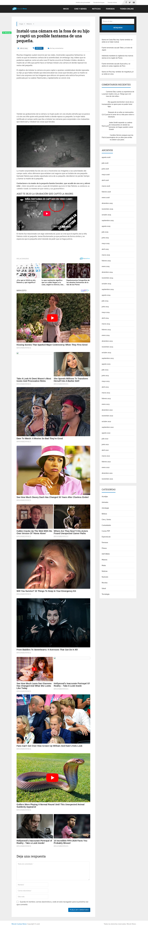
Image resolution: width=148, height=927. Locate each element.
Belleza (104, 514)
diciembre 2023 (107, 341)
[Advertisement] (53, 96)
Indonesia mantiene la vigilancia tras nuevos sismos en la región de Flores (117, 57)
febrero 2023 (106, 398)
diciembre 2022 (107, 410)
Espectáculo (106, 537)
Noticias (96, 9)
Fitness (104, 548)
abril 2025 (105, 249)
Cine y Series (80, 9)
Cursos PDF (106, 531)
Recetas (104, 583)
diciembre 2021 (107, 473)
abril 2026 (105, 180)
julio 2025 (105, 232)
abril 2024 (105, 318)
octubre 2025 (106, 215)
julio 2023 (105, 370)
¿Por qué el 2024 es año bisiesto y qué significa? (26, 281)
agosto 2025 (106, 226)
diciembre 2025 (107, 203)
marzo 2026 (106, 186)
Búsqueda (118, 27)
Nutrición (105, 577)
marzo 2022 (106, 456)
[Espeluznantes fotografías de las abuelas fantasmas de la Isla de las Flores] (78, 270)
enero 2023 (106, 404)
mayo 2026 (106, 174)
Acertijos (105, 496)
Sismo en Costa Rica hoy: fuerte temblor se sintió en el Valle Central (117, 41)
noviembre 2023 (107, 347)
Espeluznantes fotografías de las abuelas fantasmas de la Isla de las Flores (78, 282)
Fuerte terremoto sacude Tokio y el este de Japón (117, 49)
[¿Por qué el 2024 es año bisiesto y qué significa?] (28, 270)
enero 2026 (106, 197)
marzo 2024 (106, 324)
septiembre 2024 (108, 289)
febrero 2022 (106, 462)
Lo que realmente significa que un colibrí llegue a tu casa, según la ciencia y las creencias (52, 282)
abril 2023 (105, 387)
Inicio (66, 9)
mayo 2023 (106, 381)
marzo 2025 (106, 255)
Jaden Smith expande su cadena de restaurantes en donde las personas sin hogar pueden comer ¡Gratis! (121, 126)
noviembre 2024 (107, 278)
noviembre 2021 (107, 479)
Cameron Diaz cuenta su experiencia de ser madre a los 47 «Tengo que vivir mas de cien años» (120, 94)
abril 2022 (105, 450)
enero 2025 (106, 266)
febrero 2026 (106, 192)
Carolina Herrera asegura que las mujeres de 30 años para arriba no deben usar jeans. (121, 137)
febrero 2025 (106, 261)
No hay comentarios (56, 48)
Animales (105, 502)
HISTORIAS (106, 554)
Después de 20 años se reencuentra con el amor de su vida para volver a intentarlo (121, 114)
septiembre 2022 (108, 427)
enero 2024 (106, 335)
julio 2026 (105, 163)
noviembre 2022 (107, 416)
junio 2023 (105, 375)
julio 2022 (105, 439)
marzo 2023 (106, 393)
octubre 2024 (106, 284)
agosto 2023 (106, 364)
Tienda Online (112, 2)
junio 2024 (105, 306)
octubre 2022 (106, 421)
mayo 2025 (106, 243)
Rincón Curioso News (19, 924)
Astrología (105, 508)
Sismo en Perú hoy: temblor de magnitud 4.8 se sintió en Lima (117, 73)
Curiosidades (106, 525)
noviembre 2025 (107, 209)
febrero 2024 (106, 329)
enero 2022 (105, 467)
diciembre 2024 (107, 272)
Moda (104, 565)
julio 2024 (105, 301)
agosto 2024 (106, 295)
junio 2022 (105, 444)
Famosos (110, 9)
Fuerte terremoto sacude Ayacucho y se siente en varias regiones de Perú (116, 65)
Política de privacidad (83, 2)
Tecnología (105, 594)
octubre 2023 (106, 352)
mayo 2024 (106, 312)
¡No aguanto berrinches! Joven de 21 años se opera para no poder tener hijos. (121, 104)
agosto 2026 (106, 157)
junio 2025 (105, 238)
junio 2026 (105, 169)
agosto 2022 (106, 433)
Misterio (39, 48)
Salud (104, 588)
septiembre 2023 (108, 358)
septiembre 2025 (108, 220)
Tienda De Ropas (98, 2)
